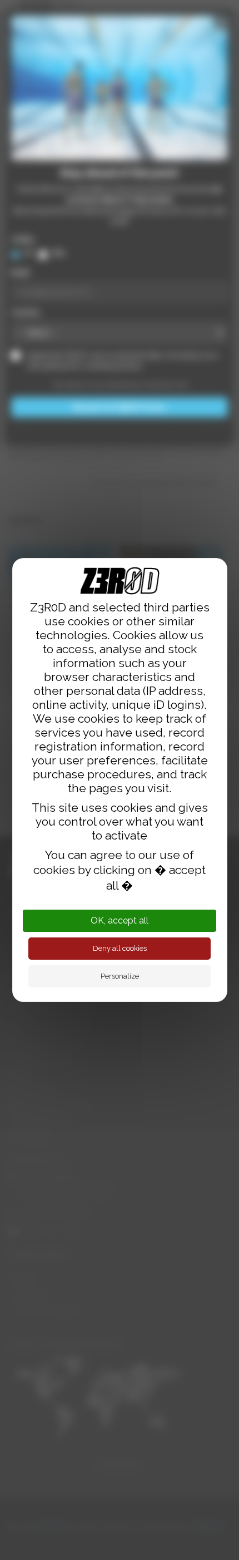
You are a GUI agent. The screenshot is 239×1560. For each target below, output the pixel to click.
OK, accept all (119, 920)
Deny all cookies (120, 948)
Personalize (120, 976)
